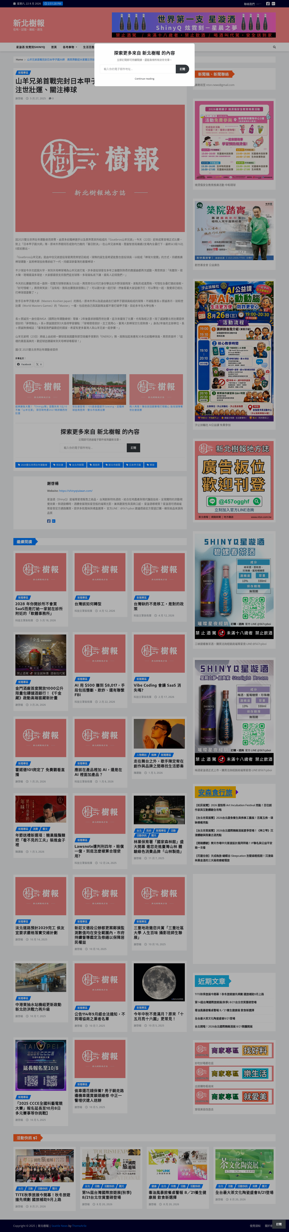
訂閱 (182, 69)
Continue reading (144, 78)
